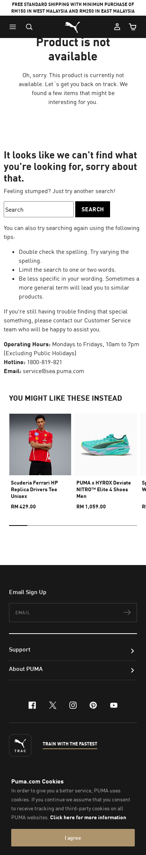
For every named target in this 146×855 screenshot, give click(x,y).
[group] (40, 458)
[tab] (18, 525)
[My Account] (117, 27)
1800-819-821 (44, 362)
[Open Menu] (14, 26)
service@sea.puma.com (53, 371)
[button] (14, 26)
